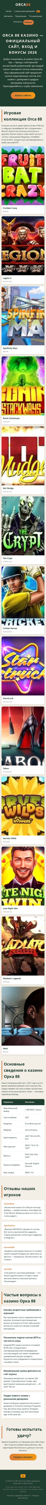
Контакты (18, 21)
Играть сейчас (23, 95)
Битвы (9, 11)
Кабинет (28, 22)
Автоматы (8, 16)
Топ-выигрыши (35, 16)
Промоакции (20, 16)
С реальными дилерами (26, 11)
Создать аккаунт (23, 1457)
